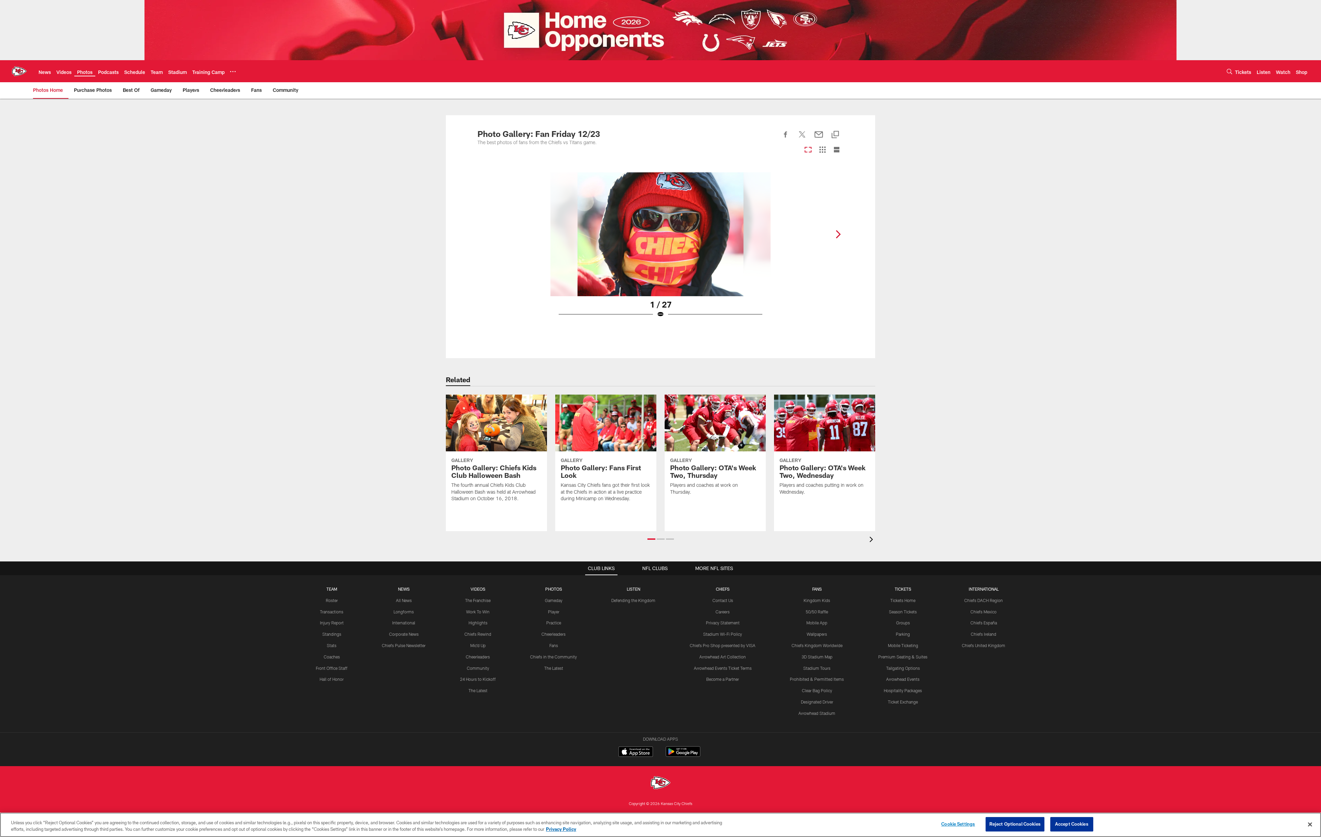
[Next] (838, 234)
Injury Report (332, 622)
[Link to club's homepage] (19, 71)
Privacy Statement (723, 622)
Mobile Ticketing (903, 645)
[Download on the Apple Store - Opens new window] (635, 752)
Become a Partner (722, 679)
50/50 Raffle (817, 611)
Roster (332, 600)
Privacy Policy (561, 829)
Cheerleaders (478, 656)
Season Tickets (903, 611)
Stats (331, 645)
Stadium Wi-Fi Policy (722, 634)
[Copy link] (835, 135)
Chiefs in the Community (553, 656)
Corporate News (404, 634)
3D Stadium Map (817, 656)
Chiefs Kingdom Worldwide (817, 645)
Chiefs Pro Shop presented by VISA (722, 645)
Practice (553, 622)
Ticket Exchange (903, 701)
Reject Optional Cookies (1015, 824)
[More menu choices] (233, 71)
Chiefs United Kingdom (983, 645)
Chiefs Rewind (477, 634)
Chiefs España (983, 622)
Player (553, 611)
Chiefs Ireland (983, 634)
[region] (660, 825)
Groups (903, 622)
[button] (651, 539)
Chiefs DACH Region (983, 600)
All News (404, 600)
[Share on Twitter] (802, 138)
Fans (553, 645)
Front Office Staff (331, 668)
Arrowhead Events (903, 679)
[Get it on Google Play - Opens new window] (683, 755)
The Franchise (478, 600)
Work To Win (478, 611)
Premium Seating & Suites (902, 656)
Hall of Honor (332, 679)
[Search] (1229, 71)
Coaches (332, 656)
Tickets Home (902, 600)
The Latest (478, 690)
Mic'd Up (478, 645)
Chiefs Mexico (983, 611)
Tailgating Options (903, 668)
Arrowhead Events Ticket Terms (723, 668)
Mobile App (816, 622)
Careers (723, 611)
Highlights (478, 622)
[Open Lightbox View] (660, 249)
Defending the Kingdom (633, 600)
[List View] (837, 150)
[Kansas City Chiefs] (660, 783)
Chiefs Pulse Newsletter (404, 645)
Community (478, 668)
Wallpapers (817, 634)
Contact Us (722, 600)
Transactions (331, 611)
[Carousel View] (808, 150)
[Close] (1310, 824)
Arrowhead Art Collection (722, 656)
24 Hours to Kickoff (478, 679)
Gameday (553, 600)
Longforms (404, 611)
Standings (331, 634)
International (403, 622)
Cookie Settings (958, 824)
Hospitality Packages (903, 690)
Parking (903, 634)
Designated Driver (817, 701)
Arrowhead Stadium (816, 713)
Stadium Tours (816, 668)
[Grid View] (822, 150)
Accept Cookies (1071, 824)
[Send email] (818, 138)
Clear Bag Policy (817, 690)
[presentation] (872, 540)
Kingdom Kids (817, 600)
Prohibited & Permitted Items (817, 679)
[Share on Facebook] (785, 138)
